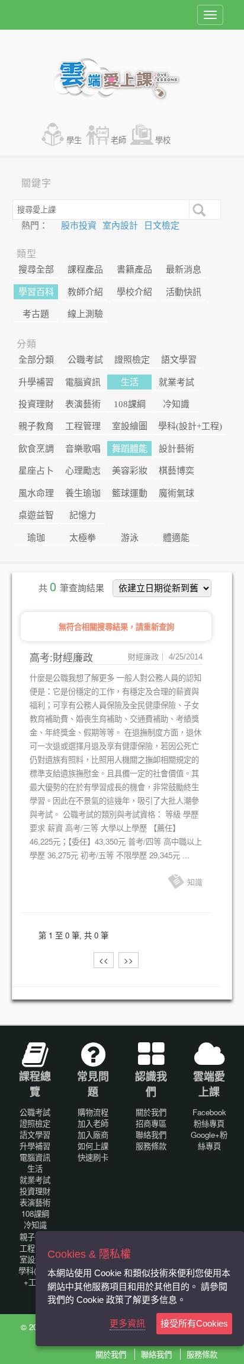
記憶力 (82, 515)
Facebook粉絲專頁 (209, 1117)
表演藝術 (83, 404)
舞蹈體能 (129, 448)
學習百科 (36, 292)
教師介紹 (85, 292)
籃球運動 (129, 493)
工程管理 (83, 426)
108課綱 (130, 404)
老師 (118, 139)
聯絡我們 (151, 1134)
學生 (74, 139)
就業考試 (176, 382)
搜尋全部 (36, 269)
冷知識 (176, 404)
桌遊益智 (36, 515)
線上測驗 (85, 314)
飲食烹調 (36, 448)
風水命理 (36, 493)
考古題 (36, 314)
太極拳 (82, 538)
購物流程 (93, 1112)
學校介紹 (134, 292)
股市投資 (80, 225)
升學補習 (36, 382)
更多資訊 (127, 1323)
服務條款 (151, 1146)
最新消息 (183, 269)
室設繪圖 (129, 426)
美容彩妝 (129, 470)
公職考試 (85, 359)
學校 (163, 139)
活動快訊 (183, 292)
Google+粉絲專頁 (209, 1140)
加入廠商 (93, 1134)
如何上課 (93, 1146)
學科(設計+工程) (190, 426)
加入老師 (93, 1123)
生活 (130, 382)
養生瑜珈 (83, 493)
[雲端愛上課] (122, 80)
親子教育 (36, 426)
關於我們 (151, 1112)
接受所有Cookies (194, 1323)
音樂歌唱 (83, 448)
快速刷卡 (93, 1157)
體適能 (176, 538)
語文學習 (179, 359)
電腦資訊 (83, 382)
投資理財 (36, 404)
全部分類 (36, 359)
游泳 (130, 538)
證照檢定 (132, 359)
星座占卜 (36, 470)
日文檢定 (161, 225)
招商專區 (151, 1123)
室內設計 (121, 225)
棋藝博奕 (176, 470)
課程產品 (85, 269)
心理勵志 (83, 470)
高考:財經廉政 (61, 658)
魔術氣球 (176, 493)
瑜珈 (36, 538)
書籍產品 (134, 269)
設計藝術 (176, 448)
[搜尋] (198, 209)
